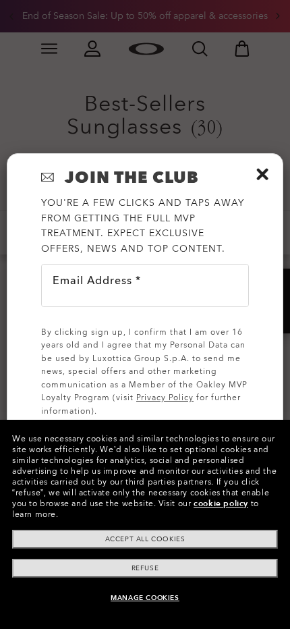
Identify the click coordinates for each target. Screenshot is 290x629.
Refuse (145, 568)
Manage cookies (145, 598)
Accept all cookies (145, 539)
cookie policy (221, 503)
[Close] (262, 174)
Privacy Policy (165, 397)
